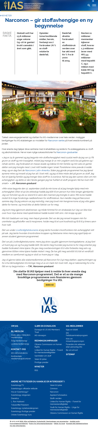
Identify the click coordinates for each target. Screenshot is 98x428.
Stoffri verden (56, 398)
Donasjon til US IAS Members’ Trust (47, 331)
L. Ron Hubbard (17, 401)
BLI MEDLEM (17, 331)
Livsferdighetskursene (27, 230)
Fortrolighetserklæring (19, 423)
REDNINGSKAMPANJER (46, 340)
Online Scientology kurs (21, 415)
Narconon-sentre (56, 140)
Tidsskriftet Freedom (20, 405)
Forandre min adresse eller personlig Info (75, 345)
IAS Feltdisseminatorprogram (76, 334)
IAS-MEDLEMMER (74, 326)
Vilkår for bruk (59, 423)
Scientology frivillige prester (23, 411)
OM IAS (14, 326)
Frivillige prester (41, 362)
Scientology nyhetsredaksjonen (24, 408)
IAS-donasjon (40, 335)
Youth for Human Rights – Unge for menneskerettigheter (64, 408)
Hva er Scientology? (19, 392)
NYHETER (7, 15)
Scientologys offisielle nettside (24, 388)
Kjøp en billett (72, 330)
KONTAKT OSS (18, 349)
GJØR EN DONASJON (45, 326)
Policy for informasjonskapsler (41, 423)
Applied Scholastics (58, 395)
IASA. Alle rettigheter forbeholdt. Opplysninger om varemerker (44, 421)
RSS (36, 370)
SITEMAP (70, 354)
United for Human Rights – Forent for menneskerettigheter (49, 351)
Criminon (54, 388)
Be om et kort (72, 350)
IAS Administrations (19, 353)
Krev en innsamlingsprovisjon (75, 340)
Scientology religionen (20, 395)
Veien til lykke (41, 359)
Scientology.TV (17, 385)
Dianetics (15, 398)
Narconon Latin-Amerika (37, 170)
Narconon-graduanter (67, 152)
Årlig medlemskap (19, 341)
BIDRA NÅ (50, 285)
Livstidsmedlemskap (20, 344)
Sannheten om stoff (43, 356)
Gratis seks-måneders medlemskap (20, 336)
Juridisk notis (75, 421)
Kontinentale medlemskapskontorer (21, 357)
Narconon (54, 392)
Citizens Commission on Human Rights (48, 345)
